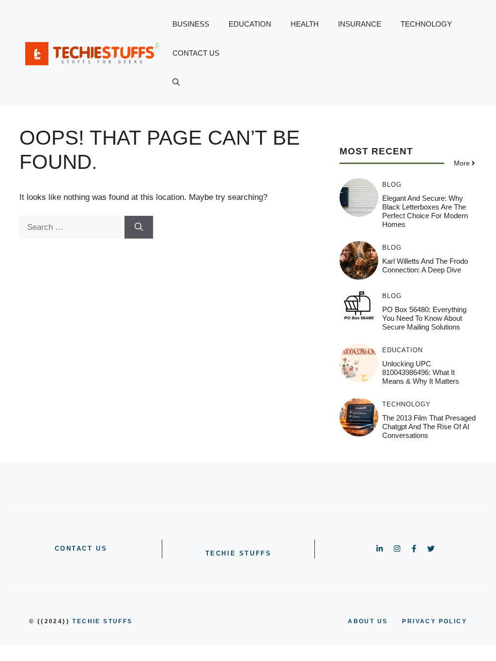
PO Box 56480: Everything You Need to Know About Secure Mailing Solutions (424, 318)
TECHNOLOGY (426, 24)
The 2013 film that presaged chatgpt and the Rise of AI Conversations (429, 426)
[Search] (138, 227)
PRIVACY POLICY (434, 621)
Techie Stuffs (238, 553)
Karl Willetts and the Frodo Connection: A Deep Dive (425, 265)
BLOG (392, 184)
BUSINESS (190, 24)
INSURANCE (359, 24)
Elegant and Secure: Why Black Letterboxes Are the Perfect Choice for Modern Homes (425, 211)
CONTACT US (195, 53)
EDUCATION (250, 24)
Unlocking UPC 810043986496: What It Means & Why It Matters (420, 372)
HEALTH (305, 24)
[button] (176, 82)
